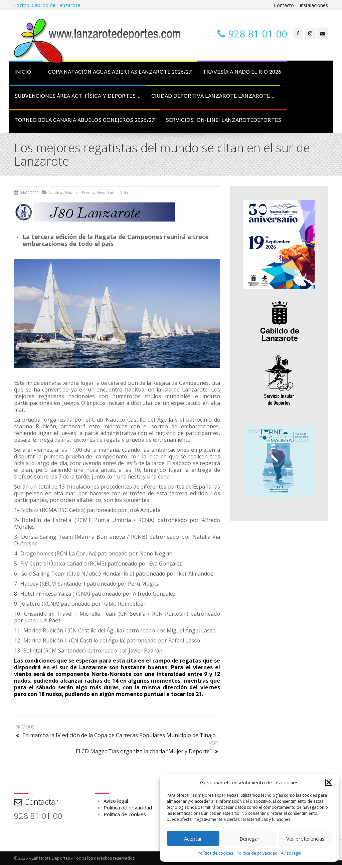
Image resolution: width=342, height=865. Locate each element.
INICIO (22, 72)
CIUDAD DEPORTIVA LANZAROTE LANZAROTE (210, 96)
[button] (328, 782)
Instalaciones (314, 5)
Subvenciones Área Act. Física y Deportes (75, 96)
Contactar (40, 801)
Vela (124, 192)
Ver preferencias (305, 838)
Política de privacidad (257, 853)
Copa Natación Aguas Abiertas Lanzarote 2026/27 (120, 72)
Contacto (284, 5)
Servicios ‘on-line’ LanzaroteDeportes (223, 120)
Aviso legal (291, 853)
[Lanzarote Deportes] (97, 42)
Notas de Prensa (79, 192)
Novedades (107, 192)
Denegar (249, 838)
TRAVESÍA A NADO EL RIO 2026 (242, 72)
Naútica (55, 192)
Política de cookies (215, 853)
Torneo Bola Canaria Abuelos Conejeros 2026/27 (84, 120)
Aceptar (193, 838)
